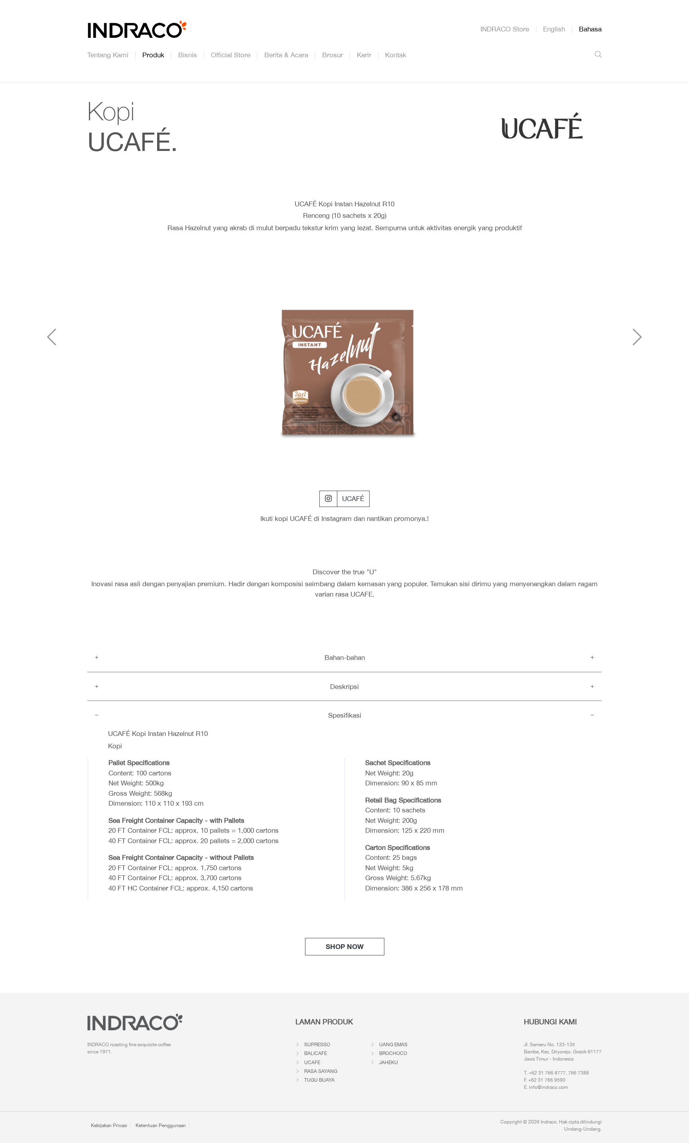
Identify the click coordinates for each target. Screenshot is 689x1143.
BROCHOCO (393, 1053)
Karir (364, 55)
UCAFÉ (353, 499)
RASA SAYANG (320, 1071)
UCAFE (312, 1062)
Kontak (395, 55)
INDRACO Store (504, 29)
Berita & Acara (286, 55)
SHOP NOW (345, 946)
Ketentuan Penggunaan (161, 1125)
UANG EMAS (393, 1044)
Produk (153, 55)
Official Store (230, 55)
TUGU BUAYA (319, 1080)
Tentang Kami (107, 55)
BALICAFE (315, 1053)
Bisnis (187, 55)
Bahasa (590, 29)
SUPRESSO (317, 1044)
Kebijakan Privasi (109, 1125)
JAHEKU (388, 1062)
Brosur (332, 55)
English (554, 29)
